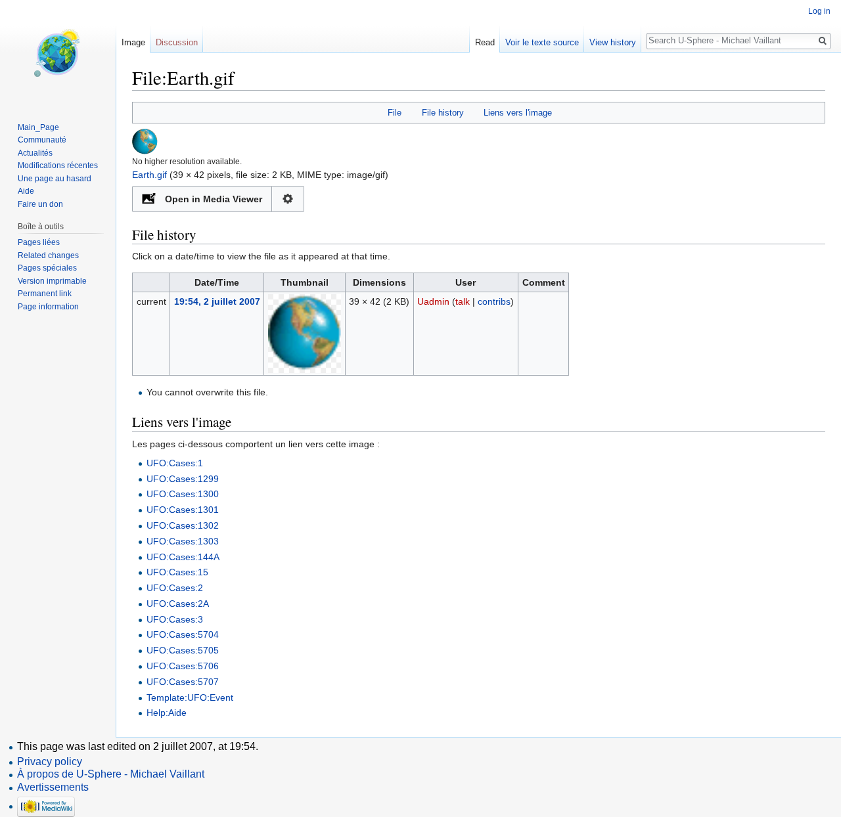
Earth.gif (149, 174)
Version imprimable (52, 281)
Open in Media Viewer (213, 199)
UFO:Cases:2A (178, 603)
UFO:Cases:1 (175, 463)
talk (462, 301)
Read (485, 42)
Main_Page (38, 127)
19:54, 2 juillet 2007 (217, 301)
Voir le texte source (542, 42)
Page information (48, 306)
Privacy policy (49, 761)
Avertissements (53, 787)
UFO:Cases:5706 (183, 666)
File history (443, 113)
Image (133, 42)
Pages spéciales (47, 268)
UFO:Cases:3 (175, 619)
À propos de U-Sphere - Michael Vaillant (110, 774)
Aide (26, 191)
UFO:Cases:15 (177, 572)
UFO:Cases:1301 (183, 509)
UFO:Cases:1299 (183, 479)
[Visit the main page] (57, 52)
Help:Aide (167, 712)
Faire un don (40, 204)
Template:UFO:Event (190, 697)
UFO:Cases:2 (175, 588)
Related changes (48, 255)
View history (612, 42)
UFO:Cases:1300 (183, 494)
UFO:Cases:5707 (183, 681)
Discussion (177, 42)
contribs (494, 301)
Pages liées (39, 242)
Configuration (288, 199)
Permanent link (45, 293)
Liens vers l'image (518, 113)
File (394, 113)
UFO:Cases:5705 (183, 650)
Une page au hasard (54, 178)
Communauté (42, 139)
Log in (819, 11)
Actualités (35, 153)
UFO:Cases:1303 (183, 541)
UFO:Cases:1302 (183, 525)
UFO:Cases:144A (183, 557)
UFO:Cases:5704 (183, 634)
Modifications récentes (58, 165)
